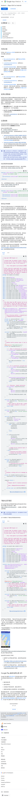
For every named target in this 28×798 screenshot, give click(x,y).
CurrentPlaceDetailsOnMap (10, 67)
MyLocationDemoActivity (9, 59)
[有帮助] (11, 17)
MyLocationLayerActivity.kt (17, 611)
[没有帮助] (13, 17)
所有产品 (3, 786)
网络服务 (3, 755)
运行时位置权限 (8, 513)
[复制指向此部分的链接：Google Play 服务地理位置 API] (23, 673)
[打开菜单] (2, 1)
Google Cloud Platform (5, 782)
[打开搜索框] (23, 1)
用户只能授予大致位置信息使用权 (16, 158)
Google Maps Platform (12, 13)
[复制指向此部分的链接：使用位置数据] (11, 94)
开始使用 (4, 8)
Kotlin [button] (3, 252)
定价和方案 (3, 761)
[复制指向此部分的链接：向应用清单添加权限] (14, 164)
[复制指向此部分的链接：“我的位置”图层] (13, 501)
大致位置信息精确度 (8, 140)
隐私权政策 (6, 791)
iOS (1, 751)
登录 (25, 1)
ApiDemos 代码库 (11, 52)
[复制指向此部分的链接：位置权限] (8, 121)
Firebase (3, 780)
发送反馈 (4, 20)
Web (2, 753)
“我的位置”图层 (21, 59)
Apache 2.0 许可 (16, 714)
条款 (2, 791)
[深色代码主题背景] (24, 171)
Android (3, 5)
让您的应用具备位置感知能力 (9, 698)
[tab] (3, 252)
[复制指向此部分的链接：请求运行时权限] (11, 204)
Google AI (3, 784)
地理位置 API (12, 676)
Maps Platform (16, 1)
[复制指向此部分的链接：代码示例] (8, 49)
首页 (2, 13)
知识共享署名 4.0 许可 (21, 713)
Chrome (2, 778)
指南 (14, 14)
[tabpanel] (14, 375)
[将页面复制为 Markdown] (13, 23)
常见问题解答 (4, 739)
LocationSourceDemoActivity (10, 63)
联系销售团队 (13, 8)
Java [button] (8, 252)
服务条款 (3, 767)
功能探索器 (3, 741)
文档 (19, 13)
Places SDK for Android (6, 744)
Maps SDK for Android (14, 5)
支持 (2, 765)
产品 (5, 13)
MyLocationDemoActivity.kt (17, 492)
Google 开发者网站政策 (9, 715)
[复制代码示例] (26, 171)
